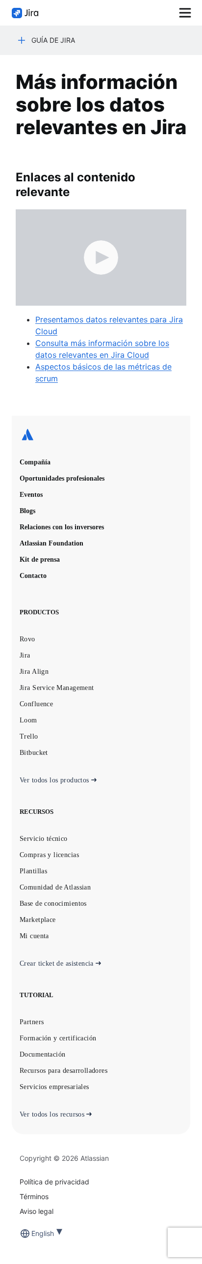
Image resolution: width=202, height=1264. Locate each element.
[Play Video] (101, 257)
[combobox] (32, 1233)
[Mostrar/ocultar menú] (185, 13)
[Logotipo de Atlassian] (101, 435)
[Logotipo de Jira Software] (25, 13)
